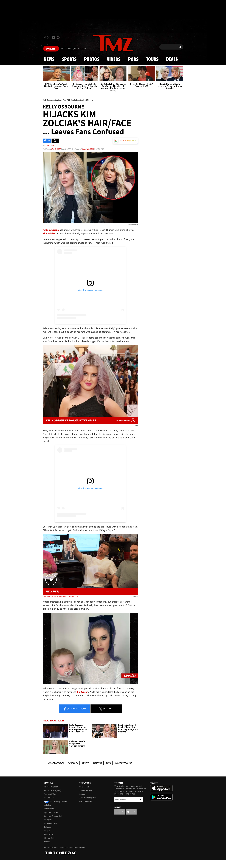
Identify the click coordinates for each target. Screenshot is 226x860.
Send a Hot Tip (85, 790)
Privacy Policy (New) (52, 790)
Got (51, 48)
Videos (113, 59)
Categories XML (51, 823)
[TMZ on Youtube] (53, 37)
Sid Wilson (72, 763)
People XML (49, 834)
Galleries (47, 827)
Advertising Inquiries (87, 798)
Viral (108, 763)
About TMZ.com (51, 787)
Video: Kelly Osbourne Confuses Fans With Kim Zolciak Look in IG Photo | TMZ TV (62, 596)
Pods (133, 59)
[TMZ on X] (49, 37)
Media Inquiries (85, 801)
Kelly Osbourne (56, 763)
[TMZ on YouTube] (128, 812)
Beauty (85, 763)
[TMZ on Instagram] (58, 37)
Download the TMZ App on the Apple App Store (161, 788)
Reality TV (97, 763)
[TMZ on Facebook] (45, 37)
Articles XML (49, 809)
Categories (48, 820)
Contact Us (84, 787)
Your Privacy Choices (58, 801)
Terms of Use (50, 794)
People (47, 831)
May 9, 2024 (56, 149)
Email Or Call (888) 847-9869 (73, 49)
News (49, 59)
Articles (47, 805)
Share (76, 708)
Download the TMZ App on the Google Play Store (161, 797)
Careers (82, 794)
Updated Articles (51, 812)
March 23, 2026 (88, 149)
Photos (91, 59)
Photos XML (49, 838)
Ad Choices (49, 798)
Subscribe (140, 799)
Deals (172, 59)
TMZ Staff (49, 145)
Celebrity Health (123, 763)
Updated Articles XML (53, 816)
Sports (69, 59)
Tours (152, 59)
